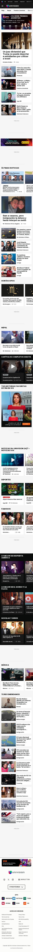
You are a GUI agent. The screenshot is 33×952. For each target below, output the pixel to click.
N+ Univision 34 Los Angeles (11, 223)
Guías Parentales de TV (24, 926)
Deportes (29, 1)
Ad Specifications (5, 923)
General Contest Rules (7, 935)
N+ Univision (6, 351)
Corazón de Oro (8, 380)
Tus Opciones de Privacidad (8, 938)
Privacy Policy (22, 914)
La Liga (19, 263)
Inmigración (20, 732)
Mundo (18, 706)
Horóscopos (6, 304)
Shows (16, 1)
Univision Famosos (22, 114)
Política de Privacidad (7, 914)
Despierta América (6, 581)
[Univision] (12, 6)
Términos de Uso (5, 917)
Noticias (10, 1)
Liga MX (19, 101)
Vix (5, 1)
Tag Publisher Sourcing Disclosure (7, 929)
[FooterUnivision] (16, 872)
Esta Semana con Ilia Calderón (9, 191)
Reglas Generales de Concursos (23, 932)
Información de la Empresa (8, 919)
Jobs (20, 921)
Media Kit (21, 923)
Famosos (22, 1)
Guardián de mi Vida (7, 641)
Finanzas (19, 75)
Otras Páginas (14, 887)
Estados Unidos (7, 62)
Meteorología (20, 719)
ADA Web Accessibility (24, 919)
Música (5, 688)
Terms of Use (21, 917)
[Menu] (2, 6)
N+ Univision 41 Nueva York (23, 237)
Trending (19, 783)
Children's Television (23, 935)
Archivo (3, 921)
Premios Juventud (22, 88)
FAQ (3, 926)
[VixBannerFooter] (16, 862)
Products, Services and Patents (24, 929)
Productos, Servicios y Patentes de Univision (7, 932)
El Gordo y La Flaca (8, 612)
